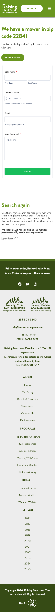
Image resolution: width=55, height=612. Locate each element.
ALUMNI (27, 510)
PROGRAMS (27, 428)
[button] (49, 8)
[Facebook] (19, 284)
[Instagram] (35, 284)
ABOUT (27, 377)
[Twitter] (27, 284)
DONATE (27, 480)
